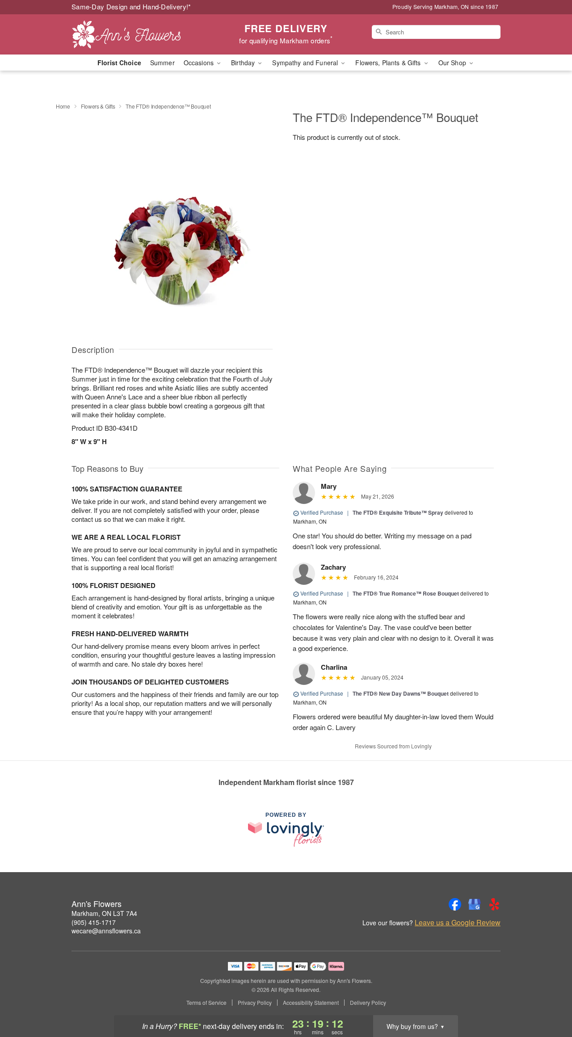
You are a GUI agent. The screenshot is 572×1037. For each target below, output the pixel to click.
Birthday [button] (244, 62)
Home (63, 106)
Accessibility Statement (311, 1002)
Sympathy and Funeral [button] (306, 62)
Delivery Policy (368, 1002)
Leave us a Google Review (457, 923)
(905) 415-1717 (94, 922)
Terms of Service (206, 1002)
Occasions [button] (199, 62)
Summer (162, 62)
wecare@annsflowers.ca (106, 930)
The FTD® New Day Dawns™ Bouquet (401, 693)
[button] (548, 999)
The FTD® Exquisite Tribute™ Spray (398, 512)
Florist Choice (119, 62)
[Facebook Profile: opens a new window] (455, 904)
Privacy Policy (255, 1002)
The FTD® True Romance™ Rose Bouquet (406, 593)
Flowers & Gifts (98, 106)
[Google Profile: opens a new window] (474, 904)
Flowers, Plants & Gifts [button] (388, 62)
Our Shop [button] (453, 62)
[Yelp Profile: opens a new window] (494, 904)
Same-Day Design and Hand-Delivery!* (131, 6)
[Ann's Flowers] (136, 34)
